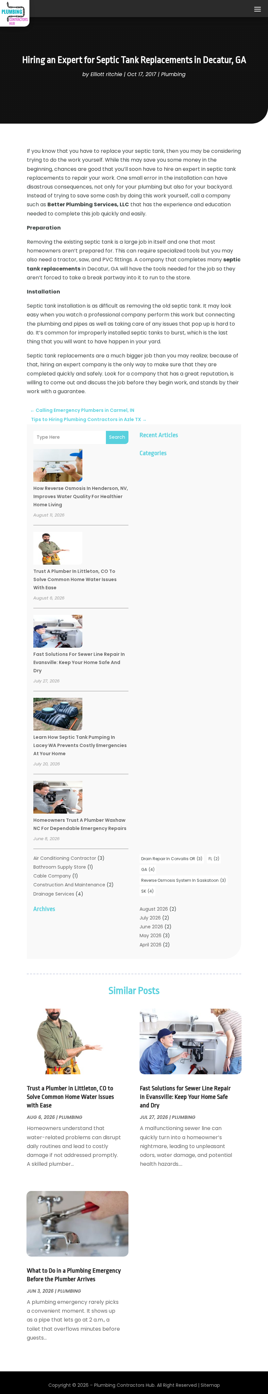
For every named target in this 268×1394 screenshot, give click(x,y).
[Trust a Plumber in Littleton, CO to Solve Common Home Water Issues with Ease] (57, 549)
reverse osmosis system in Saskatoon (183, 880)
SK (147, 891)
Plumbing (173, 74)
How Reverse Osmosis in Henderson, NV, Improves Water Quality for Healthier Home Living (80, 496)
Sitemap (210, 1385)
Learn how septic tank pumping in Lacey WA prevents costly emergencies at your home (80, 745)
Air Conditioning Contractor (64, 858)
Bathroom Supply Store (59, 867)
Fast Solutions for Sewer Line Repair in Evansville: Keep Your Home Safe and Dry (79, 662)
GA (148, 869)
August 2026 (154, 909)
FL (214, 858)
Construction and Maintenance (69, 884)
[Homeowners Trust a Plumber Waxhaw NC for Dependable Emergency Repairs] (57, 798)
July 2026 (150, 918)
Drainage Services (53, 894)
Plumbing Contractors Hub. (125, 1385)
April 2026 (150, 944)
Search (117, 437)
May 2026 (150, 935)
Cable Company (52, 876)
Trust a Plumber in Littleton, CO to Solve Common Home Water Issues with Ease (75, 579)
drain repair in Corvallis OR (171, 858)
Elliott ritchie (106, 74)
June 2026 (151, 926)
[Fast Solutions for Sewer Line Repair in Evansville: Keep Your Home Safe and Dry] (57, 632)
